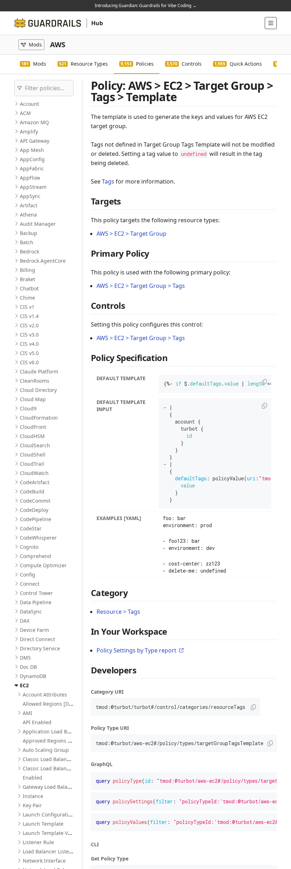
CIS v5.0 (29, 353)
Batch (26, 242)
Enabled (32, 777)
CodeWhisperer (38, 537)
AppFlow (30, 177)
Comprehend (35, 556)
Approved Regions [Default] (56, 740)
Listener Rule (38, 842)
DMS (25, 657)
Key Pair (32, 805)
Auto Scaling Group (46, 750)
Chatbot (29, 288)
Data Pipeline (35, 602)
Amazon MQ (34, 122)
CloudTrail (32, 463)
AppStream (33, 187)
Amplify (29, 131)
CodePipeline (35, 519)
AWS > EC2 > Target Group (131, 233)
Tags (108, 181)
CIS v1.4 (29, 316)
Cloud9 (28, 408)
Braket (27, 279)
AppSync (30, 196)
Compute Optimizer (43, 565)
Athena (28, 214)
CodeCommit (35, 500)
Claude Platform (39, 371)
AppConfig (32, 159)
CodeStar (31, 528)
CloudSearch (35, 445)
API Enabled (37, 722)
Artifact (28, 205)
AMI (27, 713)
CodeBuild (32, 491)
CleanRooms (34, 380)
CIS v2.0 (29, 325)
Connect (29, 583)
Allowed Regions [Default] (53, 703)
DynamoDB (33, 676)
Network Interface (44, 860)
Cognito (29, 546)
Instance (33, 796)
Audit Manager (38, 223)
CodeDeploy (34, 510)
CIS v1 (27, 307)
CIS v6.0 (29, 362)
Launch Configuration (48, 814)
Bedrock (29, 251)
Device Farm (34, 630)
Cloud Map (33, 399)
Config (27, 574)
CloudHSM (32, 436)
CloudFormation (39, 417)
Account (29, 103)
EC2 (24, 685)
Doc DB (28, 666)
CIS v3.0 (29, 334)
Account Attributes (45, 694)
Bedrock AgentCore (43, 260)
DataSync (31, 611)
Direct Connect (37, 639)
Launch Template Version (53, 833)
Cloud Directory (38, 390)
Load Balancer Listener (50, 851)
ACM (25, 113)
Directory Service (40, 648)
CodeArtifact (34, 482)
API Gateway (34, 140)
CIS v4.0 (29, 343)
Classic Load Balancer (48, 759)
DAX (24, 620)
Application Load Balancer (54, 731)
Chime (27, 297)
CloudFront (33, 426)
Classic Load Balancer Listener (59, 768)
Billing (27, 270)
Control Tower (36, 593)
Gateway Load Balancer (50, 786)
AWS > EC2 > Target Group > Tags (141, 286)
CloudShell (32, 454)
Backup (28, 233)
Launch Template (43, 823)
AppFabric (32, 168)
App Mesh (32, 150)
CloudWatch (34, 473)
